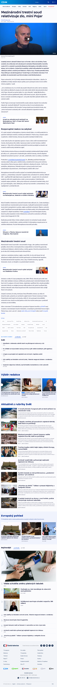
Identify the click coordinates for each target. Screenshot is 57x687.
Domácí (25, 6)
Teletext (5, 656)
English (13, 684)
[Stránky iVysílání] (25, 668)
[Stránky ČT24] (5, 668)
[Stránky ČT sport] (15, 668)
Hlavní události (6, 6)
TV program (6, 650)
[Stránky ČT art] (43, 668)
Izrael (43, 324)
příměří (43, 306)
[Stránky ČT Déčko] (35, 668)
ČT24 (2, 20)
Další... (40, 6)
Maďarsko (39, 330)
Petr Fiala (19, 327)
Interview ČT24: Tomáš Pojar (7, 56)
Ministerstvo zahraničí (21, 330)
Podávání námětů (25, 661)
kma (7, 20)
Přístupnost (28, 684)
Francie (45, 330)
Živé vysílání (40, 650)
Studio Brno (40, 653)
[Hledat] (48, 2)
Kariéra (39, 658)
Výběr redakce (11, 327)
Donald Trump (30, 324)
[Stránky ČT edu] (51, 668)
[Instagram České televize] (41, 645)
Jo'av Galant (15, 324)
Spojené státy (5, 330)
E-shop (5, 661)
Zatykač (23, 324)
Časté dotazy (6, 664)
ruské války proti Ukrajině (28, 311)
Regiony (35, 6)
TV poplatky (23, 653)
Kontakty (39, 664)
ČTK (4, 20)
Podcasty (39, 656)
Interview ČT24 (10, 321)
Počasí (22, 658)
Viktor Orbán (31, 330)
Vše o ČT (22, 664)
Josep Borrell (40, 327)
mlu (9, 20)
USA (46, 327)
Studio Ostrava (24, 656)
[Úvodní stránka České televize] (11, 645)
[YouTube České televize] (47, 645)
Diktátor (37, 324)
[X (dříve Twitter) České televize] (50, 645)
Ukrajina (14, 6)
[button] (28, 39)
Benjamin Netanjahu (6, 324)
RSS (53, 684)
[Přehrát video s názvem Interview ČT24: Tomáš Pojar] (28, 38)
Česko (12, 330)
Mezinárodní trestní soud (37, 321)
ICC (46, 321)
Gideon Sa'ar (26, 321)
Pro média (23, 650)
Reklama (5, 653)
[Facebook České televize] (44, 645)
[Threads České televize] (52, 645)
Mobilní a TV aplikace (42, 661)
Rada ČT (5, 658)
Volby (19, 6)
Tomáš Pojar (18, 321)
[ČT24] (4, 2)
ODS (24, 327)
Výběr (3, 327)
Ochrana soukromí (21, 684)
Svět (30, 6)
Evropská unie (31, 327)
